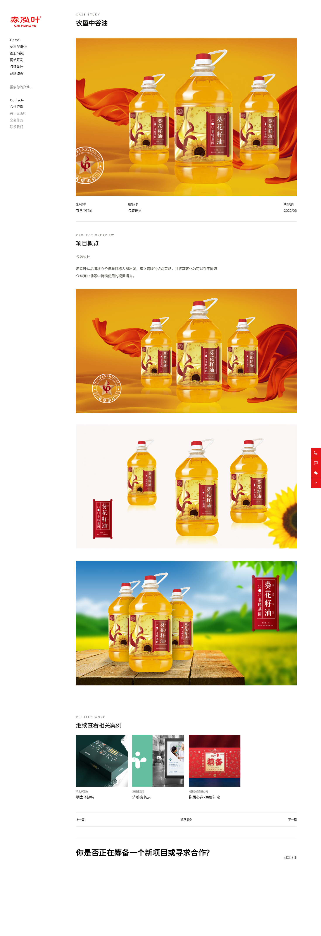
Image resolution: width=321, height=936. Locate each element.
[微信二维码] (316, 473)
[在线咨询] (316, 463)
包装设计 (16, 67)
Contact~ (17, 100)
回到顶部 (290, 857)
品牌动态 (16, 73)
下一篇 (292, 819)
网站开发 (16, 60)
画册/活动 (17, 53)
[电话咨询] (316, 453)
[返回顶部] (316, 483)
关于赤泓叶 (18, 113)
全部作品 (16, 120)
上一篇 (80, 819)
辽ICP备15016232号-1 (149, 922)
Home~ (15, 40)
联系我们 (16, 127)
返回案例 (186, 819)
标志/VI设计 (18, 47)
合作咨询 (16, 107)
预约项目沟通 (94, 900)
